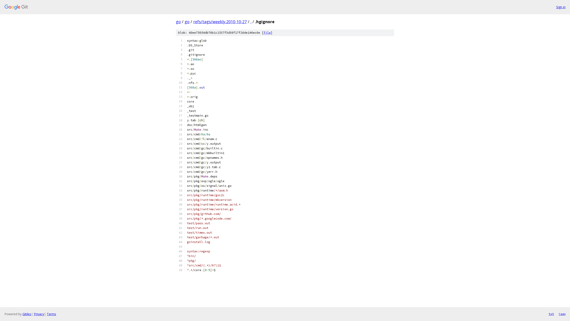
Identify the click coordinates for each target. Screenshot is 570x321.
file (267, 33)
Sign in (561, 7)
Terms (51, 314)
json (562, 314)
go (178, 21)
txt (551, 314)
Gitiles (26, 314)
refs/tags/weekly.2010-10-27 (220, 21)
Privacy (39, 314)
